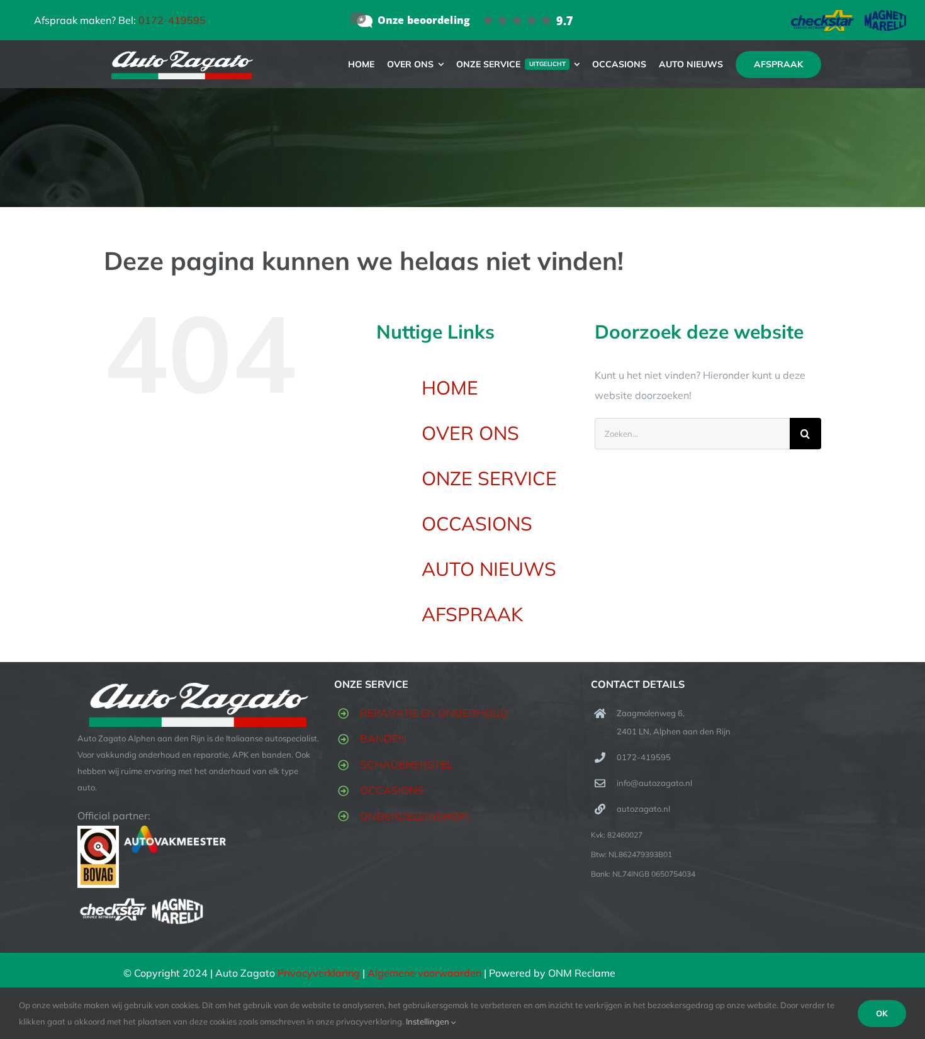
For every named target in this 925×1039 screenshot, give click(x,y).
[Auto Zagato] (462, 20)
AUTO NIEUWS (489, 569)
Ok (882, 1013)
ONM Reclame (581, 973)
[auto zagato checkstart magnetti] (848, 15)
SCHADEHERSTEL (406, 764)
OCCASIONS (477, 524)
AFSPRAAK (472, 614)
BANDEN (383, 738)
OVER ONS (470, 433)
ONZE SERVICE (489, 478)
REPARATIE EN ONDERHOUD (434, 712)
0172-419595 (172, 20)
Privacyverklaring (319, 973)
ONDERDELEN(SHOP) (414, 816)
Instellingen (428, 1021)
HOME (450, 388)
